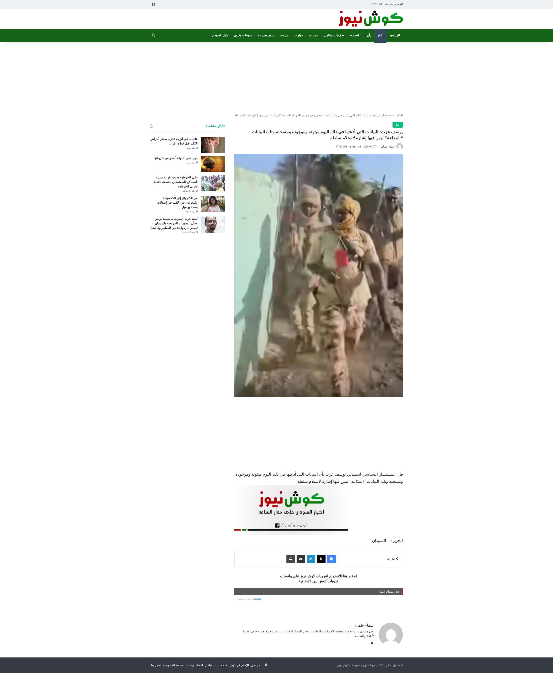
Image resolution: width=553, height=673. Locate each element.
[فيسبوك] (331, 559)
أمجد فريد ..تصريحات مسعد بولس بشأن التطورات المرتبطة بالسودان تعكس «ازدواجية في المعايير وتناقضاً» (174, 223)
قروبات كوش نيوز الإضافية (318, 581)
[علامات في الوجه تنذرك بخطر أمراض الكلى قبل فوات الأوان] (213, 145)
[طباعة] (290, 559)
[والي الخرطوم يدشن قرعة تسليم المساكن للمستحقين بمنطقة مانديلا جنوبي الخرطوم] (213, 183)
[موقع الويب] (372, 643)
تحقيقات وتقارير (334, 35)
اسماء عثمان (388, 146)
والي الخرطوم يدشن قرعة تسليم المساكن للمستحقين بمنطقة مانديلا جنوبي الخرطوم (176, 182)
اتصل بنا (156, 665)
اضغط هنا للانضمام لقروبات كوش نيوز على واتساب (318, 576)
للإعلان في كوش (239, 665)
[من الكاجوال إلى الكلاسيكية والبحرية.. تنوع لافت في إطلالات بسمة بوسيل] (213, 204)
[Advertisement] (276, 76)
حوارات (298, 35)
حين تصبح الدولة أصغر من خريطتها (176, 158)
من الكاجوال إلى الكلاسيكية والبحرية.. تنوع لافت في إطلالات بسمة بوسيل (177, 202)
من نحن (255, 665)
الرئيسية (394, 35)
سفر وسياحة (266, 35)
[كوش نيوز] (370, 19)
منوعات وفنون (243, 35)
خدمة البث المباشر (216, 665)
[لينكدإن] (311, 559)
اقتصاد (356, 35)
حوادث (313, 35)
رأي (369, 35)
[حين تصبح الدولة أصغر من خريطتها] (213, 164)
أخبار (380, 35)
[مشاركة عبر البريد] (301, 559)
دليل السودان (219, 35)
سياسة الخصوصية (173, 665)
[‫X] (321, 559)
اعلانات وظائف (194, 665)
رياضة (284, 35)
